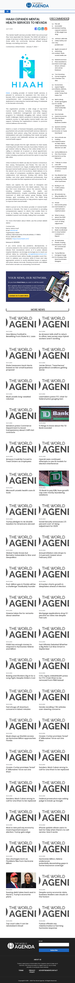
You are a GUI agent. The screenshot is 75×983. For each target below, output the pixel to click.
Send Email (13, 230)
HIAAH (8, 93)
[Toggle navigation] (7, 11)
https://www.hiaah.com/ (20, 239)
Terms (21, 970)
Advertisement (45, 970)
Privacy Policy (32, 971)
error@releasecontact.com (37, 254)
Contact (54, 970)
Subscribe (54, 950)
